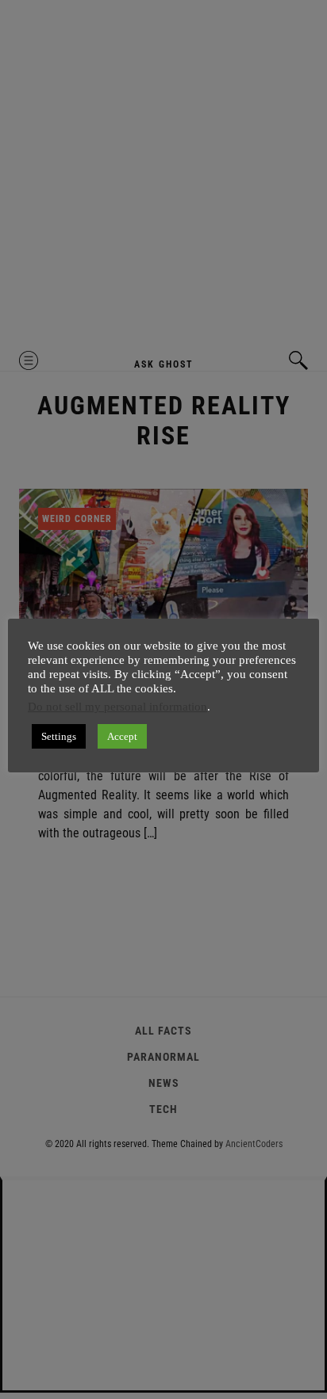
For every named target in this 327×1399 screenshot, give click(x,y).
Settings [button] (58, 736)
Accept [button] (122, 736)
